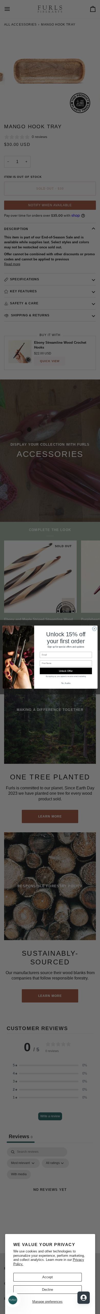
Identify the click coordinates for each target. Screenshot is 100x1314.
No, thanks (66, 683)
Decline (47, 1290)
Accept (47, 1277)
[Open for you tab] (83, 1298)
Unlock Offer (66, 671)
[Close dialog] (94, 628)
